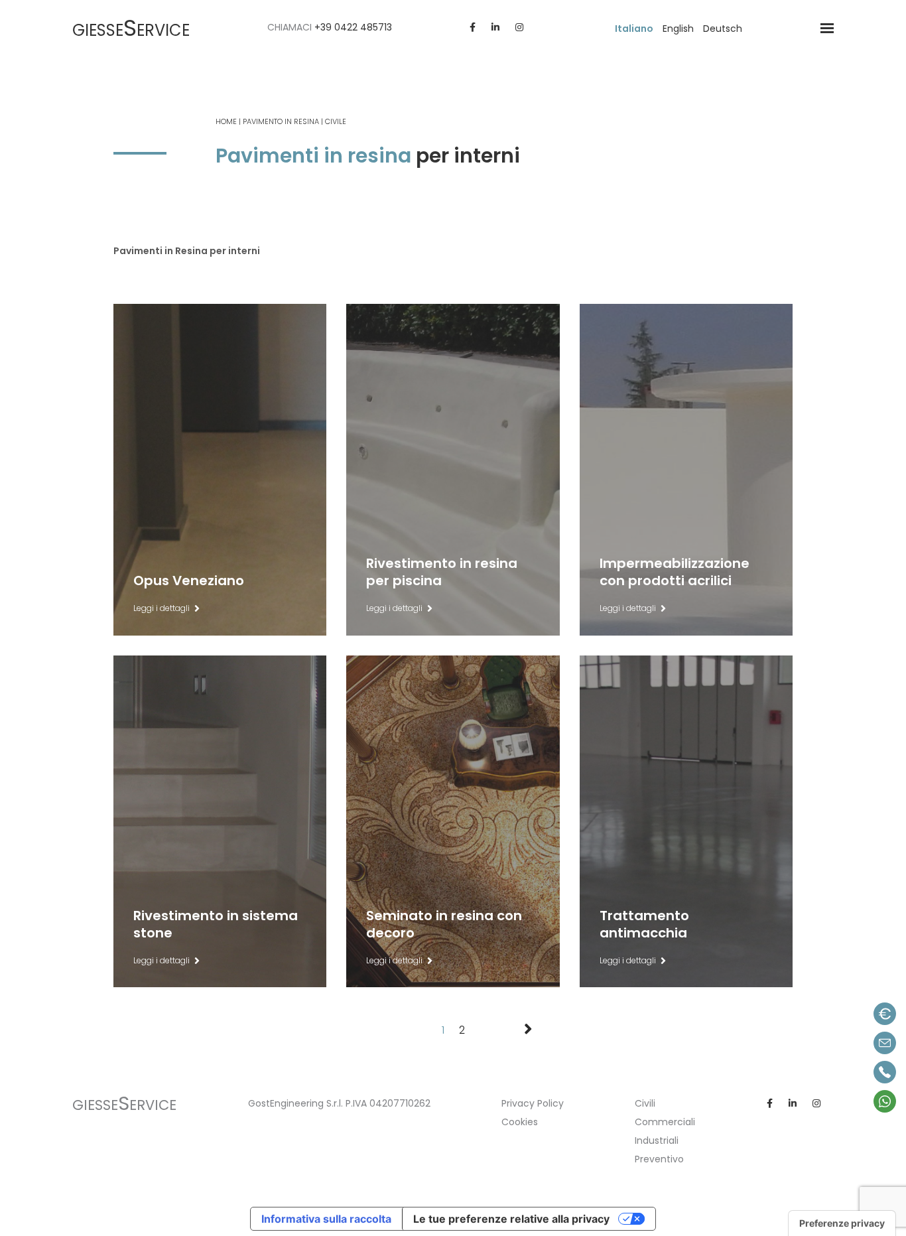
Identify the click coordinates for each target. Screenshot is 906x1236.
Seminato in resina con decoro (444, 693)
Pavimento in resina (281, 121)
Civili (645, 1103)
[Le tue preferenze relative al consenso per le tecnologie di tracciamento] (842, 1223)
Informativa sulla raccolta (326, 1218)
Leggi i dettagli (161, 608)
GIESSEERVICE (131, 30)
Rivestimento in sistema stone (215, 693)
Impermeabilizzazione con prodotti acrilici (674, 341)
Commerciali (665, 1122)
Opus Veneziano (188, 332)
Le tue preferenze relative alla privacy (511, 1218)
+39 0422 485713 (353, 27)
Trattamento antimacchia (644, 693)
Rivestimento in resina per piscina (441, 341)
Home (226, 121)
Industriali (657, 1140)
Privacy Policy (532, 1103)
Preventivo (659, 1159)
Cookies (519, 1122)
